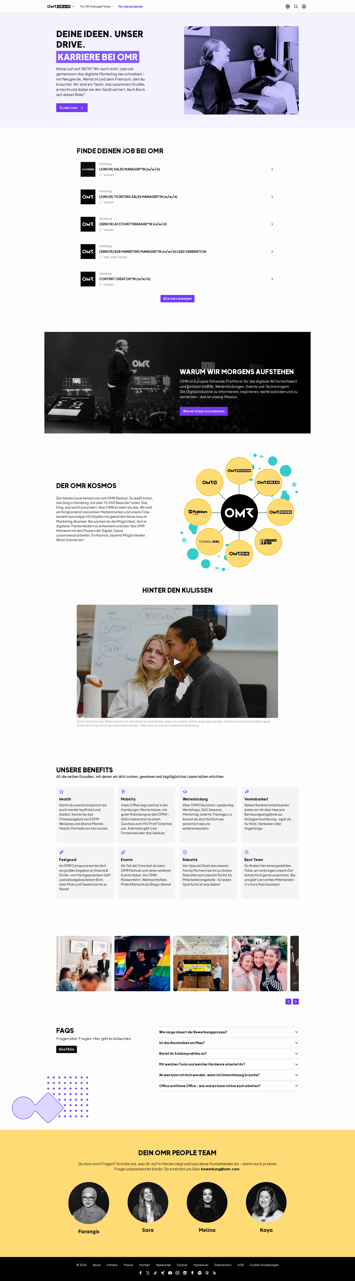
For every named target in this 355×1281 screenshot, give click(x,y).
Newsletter (163, 1265)
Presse (128, 1265)
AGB (241, 1265)
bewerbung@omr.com (220, 1168)
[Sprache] (287, 6)
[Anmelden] (304, 6)
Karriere (112, 1265)
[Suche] (296, 6)
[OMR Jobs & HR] (61, 6)
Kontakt (144, 1265)
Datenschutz (223, 1265)
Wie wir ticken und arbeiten (203, 411)
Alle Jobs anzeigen (177, 298)
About (97, 1265)
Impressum (200, 1265)
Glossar (182, 1265)
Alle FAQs (66, 1049)
